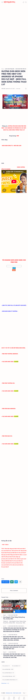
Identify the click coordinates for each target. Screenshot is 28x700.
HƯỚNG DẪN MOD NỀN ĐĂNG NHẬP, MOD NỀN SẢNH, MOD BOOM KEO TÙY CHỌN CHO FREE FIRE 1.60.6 (14, 647)
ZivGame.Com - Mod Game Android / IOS (15, 693)
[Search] (26, 2)
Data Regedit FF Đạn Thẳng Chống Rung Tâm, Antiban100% (14, 618)
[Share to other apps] (20, 581)
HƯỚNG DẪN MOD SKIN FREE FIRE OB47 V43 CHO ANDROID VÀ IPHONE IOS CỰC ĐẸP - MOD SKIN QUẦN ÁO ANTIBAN (14, 629)
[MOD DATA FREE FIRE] (13, 643)
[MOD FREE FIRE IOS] (13, 634)
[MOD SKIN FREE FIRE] (13, 615)
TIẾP (14, 270)
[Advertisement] (14, 20)
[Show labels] (5, 683)
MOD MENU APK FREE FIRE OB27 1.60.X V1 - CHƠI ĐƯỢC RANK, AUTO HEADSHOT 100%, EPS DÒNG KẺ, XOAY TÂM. (14, 655)
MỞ (14, 268)
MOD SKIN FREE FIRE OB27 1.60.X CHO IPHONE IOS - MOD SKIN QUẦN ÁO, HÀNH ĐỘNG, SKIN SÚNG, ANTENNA (14, 638)
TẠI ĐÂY (16, 361)
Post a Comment (14, 590)
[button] (23, 2)
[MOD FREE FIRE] (12, 652)
